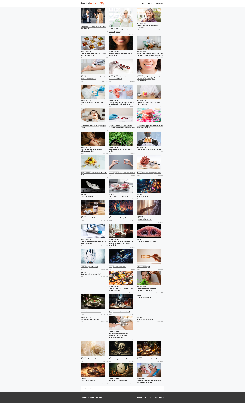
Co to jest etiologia (87, 196)
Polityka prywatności (141, 397)
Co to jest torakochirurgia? (117, 218)
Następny (93, 388)
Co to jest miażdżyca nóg (145, 319)
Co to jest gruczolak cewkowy (146, 241)
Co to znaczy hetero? (88, 380)
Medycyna (150, 3)
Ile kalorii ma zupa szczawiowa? (91, 312)
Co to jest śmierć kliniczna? (117, 267)
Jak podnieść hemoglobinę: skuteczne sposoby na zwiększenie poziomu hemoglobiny (121, 243)
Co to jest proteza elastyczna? (118, 196)
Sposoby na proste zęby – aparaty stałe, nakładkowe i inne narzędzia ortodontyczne (149, 78)
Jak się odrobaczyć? (143, 267)
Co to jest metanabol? (88, 218)
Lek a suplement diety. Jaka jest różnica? (122, 173)
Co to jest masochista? (144, 297)
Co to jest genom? (142, 196)
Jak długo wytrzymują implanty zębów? (149, 149)
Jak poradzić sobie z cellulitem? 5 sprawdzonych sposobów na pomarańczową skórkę (119, 335)
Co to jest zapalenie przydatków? (119, 312)
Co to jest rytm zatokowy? (89, 267)
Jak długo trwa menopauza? (118, 380)
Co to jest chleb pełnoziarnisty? (147, 359)
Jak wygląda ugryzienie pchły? (90, 319)
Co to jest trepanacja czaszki (118, 359)
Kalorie (143, 3)
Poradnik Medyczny (159, 3)
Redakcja (161, 397)
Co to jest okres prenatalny (89, 359)
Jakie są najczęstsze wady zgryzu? (92, 102)
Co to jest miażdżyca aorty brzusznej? (149, 173)
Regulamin (155, 397)
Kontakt (150, 397)
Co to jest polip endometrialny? (91, 274)
